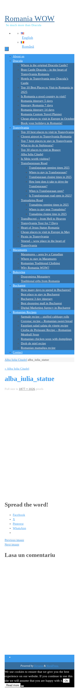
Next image (12, 544)
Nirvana (38, 665)
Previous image (14, 540)
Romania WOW (29, 18)
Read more (12, 685)
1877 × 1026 (27, 389)
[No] (22, 686)
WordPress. (52, 665)
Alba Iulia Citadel (16, 359)
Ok (66, 680)
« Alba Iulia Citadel (17, 368)
